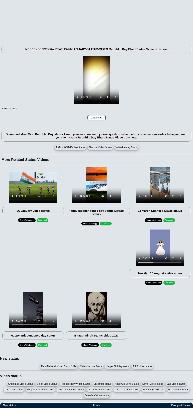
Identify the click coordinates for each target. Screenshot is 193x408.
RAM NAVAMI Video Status (70, 147)
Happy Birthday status (117, 366)
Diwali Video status (152, 384)
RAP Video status (142, 366)
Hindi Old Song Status (127, 384)
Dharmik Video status (99, 389)
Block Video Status (47, 384)
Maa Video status (14, 389)
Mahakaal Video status (126, 389)
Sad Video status (176, 384)
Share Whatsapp (27, 220)
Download (96, 117)
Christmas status (102, 384)
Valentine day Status (126, 147)
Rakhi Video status (178, 389)
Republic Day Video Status (75, 384)
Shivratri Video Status (100, 147)
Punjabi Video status (153, 389)
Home (96, 405)
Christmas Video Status (20, 384)
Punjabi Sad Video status (40, 389)
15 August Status (180, 405)
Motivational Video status (70, 389)
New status (9, 405)
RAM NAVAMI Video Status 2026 (59, 366)
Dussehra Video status (96, 395)
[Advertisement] (90, 21)
